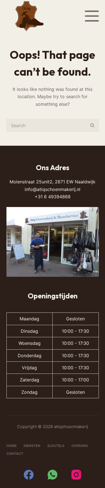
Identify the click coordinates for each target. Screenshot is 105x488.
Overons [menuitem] (79, 446)
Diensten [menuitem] (32, 446)
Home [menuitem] (11, 446)
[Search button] (92, 125)
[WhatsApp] (52, 475)
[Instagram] (76, 475)
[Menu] (92, 16)
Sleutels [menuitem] (55, 446)
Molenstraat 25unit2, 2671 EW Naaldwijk (52, 182)
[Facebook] (29, 475)
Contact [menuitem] (14, 453)
